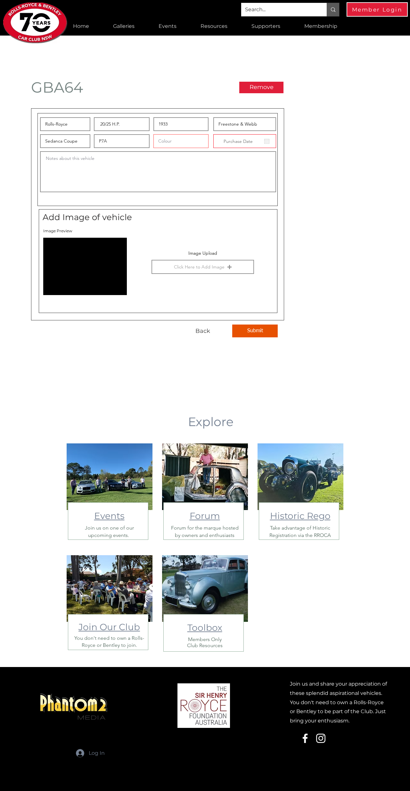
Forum (205, 515)
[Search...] (333, 9)
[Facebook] (305, 738)
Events (109, 515)
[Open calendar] (266, 141)
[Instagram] (321, 738)
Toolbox (204, 627)
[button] (123, 26)
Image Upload (202, 253)
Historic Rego (300, 515)
